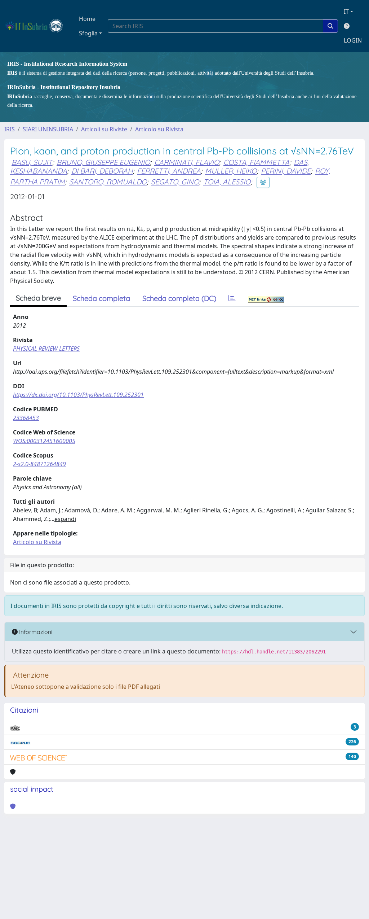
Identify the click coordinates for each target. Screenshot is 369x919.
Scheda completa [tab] (101, 298)
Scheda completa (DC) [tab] (179, 298)
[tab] (232, 298)
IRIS (9, 129)
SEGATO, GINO (175, 181)
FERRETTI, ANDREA (169, 170)
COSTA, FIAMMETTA (256, 162)
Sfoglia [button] (88, 33)
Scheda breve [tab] (38, 297)
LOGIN (353, 40)
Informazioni (35, 631)
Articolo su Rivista (159, 129)
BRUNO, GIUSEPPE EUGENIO (103, 162)
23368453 (26, 418)
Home (87, 19)
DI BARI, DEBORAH (102, 170)
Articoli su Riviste (104, 129)
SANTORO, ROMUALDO (108, 181)
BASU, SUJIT (32, 162)
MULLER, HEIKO (231, 170)
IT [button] (346, 12)
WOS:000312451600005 (44, 441)
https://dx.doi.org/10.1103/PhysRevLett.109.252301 (78, 395)
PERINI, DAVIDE (286, 170)
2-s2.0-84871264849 (39, 464)
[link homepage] (37, 26)
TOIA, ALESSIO (226, 181)
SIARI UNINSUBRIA (48, 129)
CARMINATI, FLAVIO (186, 162)
